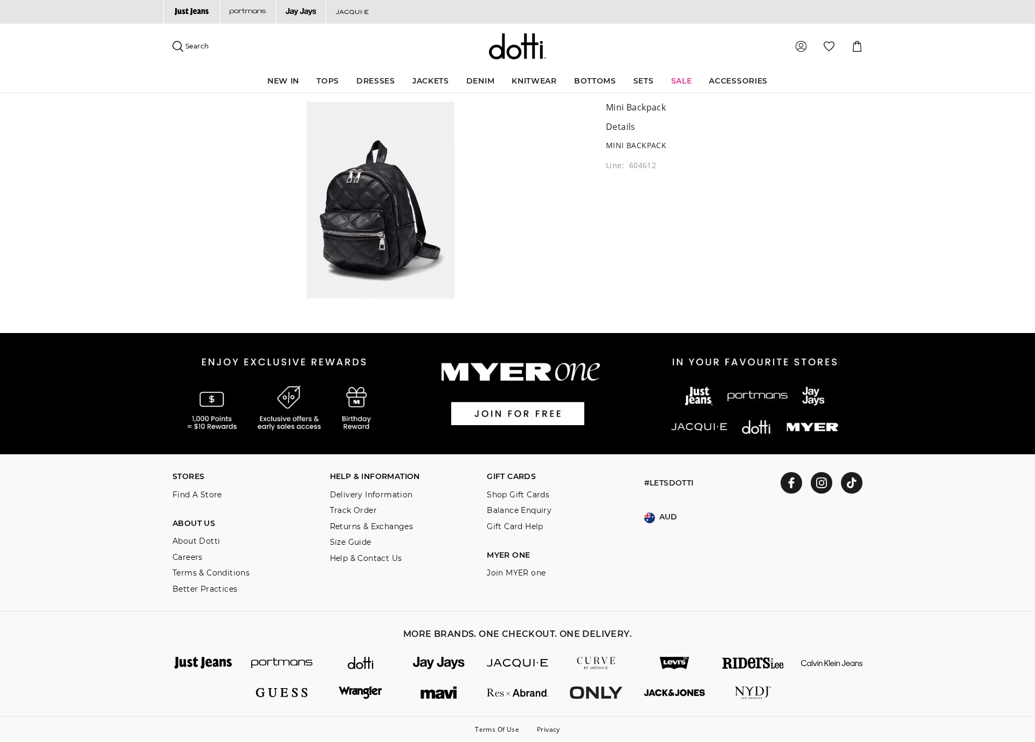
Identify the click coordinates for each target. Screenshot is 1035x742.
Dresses (375, 81)
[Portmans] (247, 12)
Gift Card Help (515, 526)
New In (283, 81)
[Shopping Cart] (857, 46)
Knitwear (534, 81)
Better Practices (204, 589)
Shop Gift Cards (518, 495)
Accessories (738, 81)
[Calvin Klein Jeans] (831, 663)
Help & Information (375, 476)
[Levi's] (675, 663)
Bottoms (595, 81)
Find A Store (197, 495)
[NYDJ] (753, 692)
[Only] (596, 692)
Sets (643, 81)
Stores (188, 476)
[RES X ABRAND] (517, 692)
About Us (193, 523)
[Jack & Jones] (675, 692)
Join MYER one (516, 573)
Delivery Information (371, 495)
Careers (187, 557)
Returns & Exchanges (371, 526)
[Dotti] (360, 663)
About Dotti (196, 541)
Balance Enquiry (519, 510)
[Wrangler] (360, 692)
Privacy (548, 729)
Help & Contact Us (366, 558)
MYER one (508, 555)
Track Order (353, 510)
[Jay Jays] (300, 12)
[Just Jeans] (191, 12)
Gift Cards (511, 476)
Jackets (430, 81)
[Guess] (282, 692)
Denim (480, 81)
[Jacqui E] (352, 12)
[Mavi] (439, 692)
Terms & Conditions (211, 573)
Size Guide (350, 542)
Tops (327, 81)
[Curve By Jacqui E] (596, 663)
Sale (681, 81)
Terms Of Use (497, 729)
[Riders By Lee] (753, 663)
